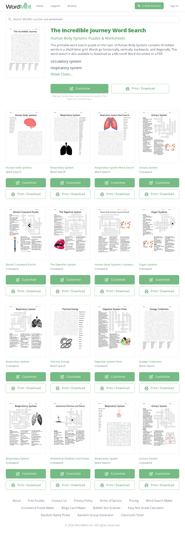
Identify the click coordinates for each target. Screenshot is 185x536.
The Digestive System (63, 264)
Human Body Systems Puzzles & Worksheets (88, 38)
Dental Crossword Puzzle (21, 264)
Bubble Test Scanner (107, 508)
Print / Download (143, 88)
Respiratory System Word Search (114, 167)
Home (39, 6)
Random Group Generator (96, 515)
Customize (82, 88)
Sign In (174, 6)
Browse (72, 6)
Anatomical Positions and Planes (69, 458)
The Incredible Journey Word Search (98, 30)
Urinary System (148, 167)
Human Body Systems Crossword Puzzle (119, 264)
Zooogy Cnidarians (150, 361)
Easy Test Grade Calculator (146, 508)
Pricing (134, 501)
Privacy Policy (83, 501)
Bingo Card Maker (74, 508)
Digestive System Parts (108, 361)
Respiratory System (62, 167)
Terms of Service (111, 501)
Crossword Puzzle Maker (37, 508)
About (16, 501)
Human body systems (19, 167)
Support (55, 6)
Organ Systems (148, 264)
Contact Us (59, 501)
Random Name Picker (55, 515)
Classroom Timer (132, 515)
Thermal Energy (59, 361)
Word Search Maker (159, 501)
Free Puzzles (36, 501)
